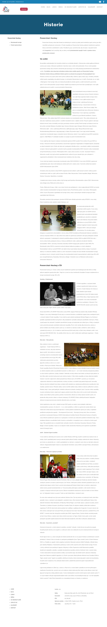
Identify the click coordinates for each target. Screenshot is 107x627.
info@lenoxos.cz (20, 1)
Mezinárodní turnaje (16, 42)
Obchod (23, 9)
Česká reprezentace (16, 45)
